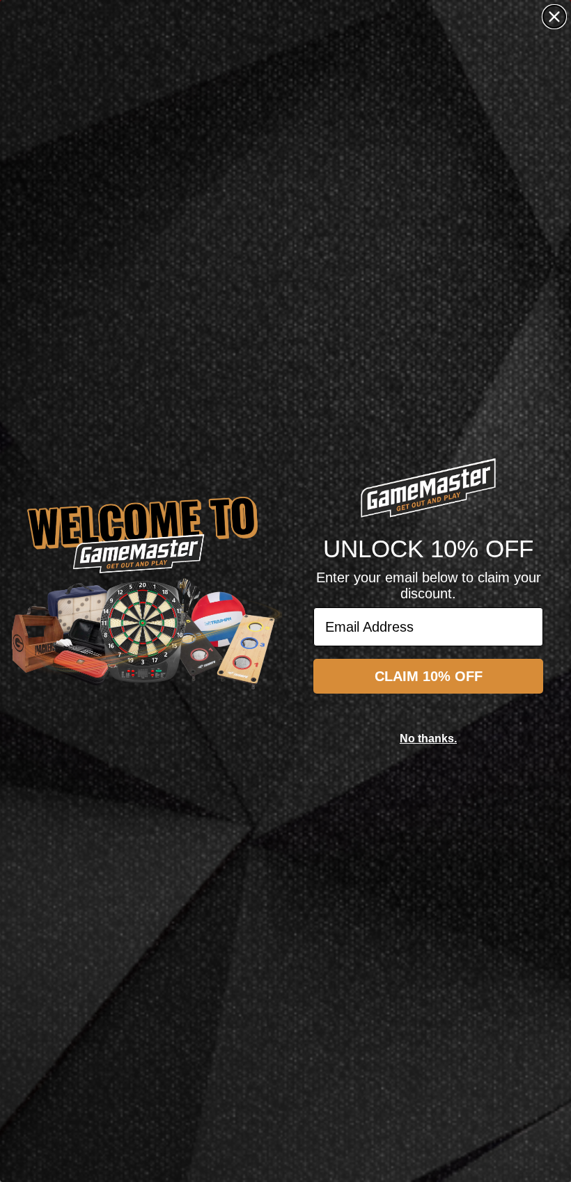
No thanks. (428, 738)
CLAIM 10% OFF (429, 676)
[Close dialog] (554, 17)
